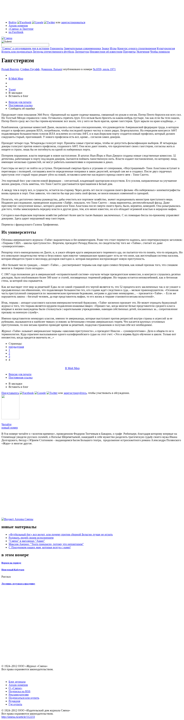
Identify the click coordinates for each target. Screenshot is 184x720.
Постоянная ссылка (21, 105)
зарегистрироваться (73, 22)
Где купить (15, 704)
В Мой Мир (16, 78)
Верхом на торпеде (11, 562)
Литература (82, 51)
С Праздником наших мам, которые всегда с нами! (40, 547)
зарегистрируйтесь (75, 392)
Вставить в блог (18, 95)
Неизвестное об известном (106, 51)
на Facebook (16, 32)
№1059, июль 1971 (104, 69)
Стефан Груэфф (29, 69)
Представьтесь (10, 392)
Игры (113, 48)
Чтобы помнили (160, 51)
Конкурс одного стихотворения (136, 48)
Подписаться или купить (24, 697)
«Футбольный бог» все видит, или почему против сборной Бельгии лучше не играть (61, 534)
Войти (13, 22)
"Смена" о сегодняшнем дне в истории (25, 48)
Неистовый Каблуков (12, 569)
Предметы (129, 51)
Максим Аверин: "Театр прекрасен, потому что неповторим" (46, 544)
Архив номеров (18, 25)
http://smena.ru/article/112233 (18, 716)
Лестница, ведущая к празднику (18, 583)
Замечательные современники (82, 48)
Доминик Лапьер (51, 69)
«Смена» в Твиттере (21, 28)
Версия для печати (20, 102)
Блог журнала (17, 681)
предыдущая (16, 346)
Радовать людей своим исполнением (31, 537)
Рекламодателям (19, 694)
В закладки (15, 92)
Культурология (166, 48)
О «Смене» (15, 688)
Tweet (12, 89)
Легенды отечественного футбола (53, 51)
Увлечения (142, 51)
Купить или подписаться (16, 51)
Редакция (14, 701)
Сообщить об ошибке (22, 108)
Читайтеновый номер (9, 426)
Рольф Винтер (10, 69)
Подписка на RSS (19, 691)
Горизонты (56, 48)
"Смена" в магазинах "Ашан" (27, 540)
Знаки (105, 48)
